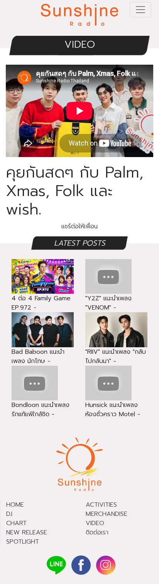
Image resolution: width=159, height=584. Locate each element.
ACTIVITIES (101, 504)
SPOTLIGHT (22, 541)
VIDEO (79, 44)
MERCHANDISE (106, 514)
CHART (16, 523)
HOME (15, 504)
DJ (9, 514)
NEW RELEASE (26, 532)
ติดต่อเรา (97, 532)
